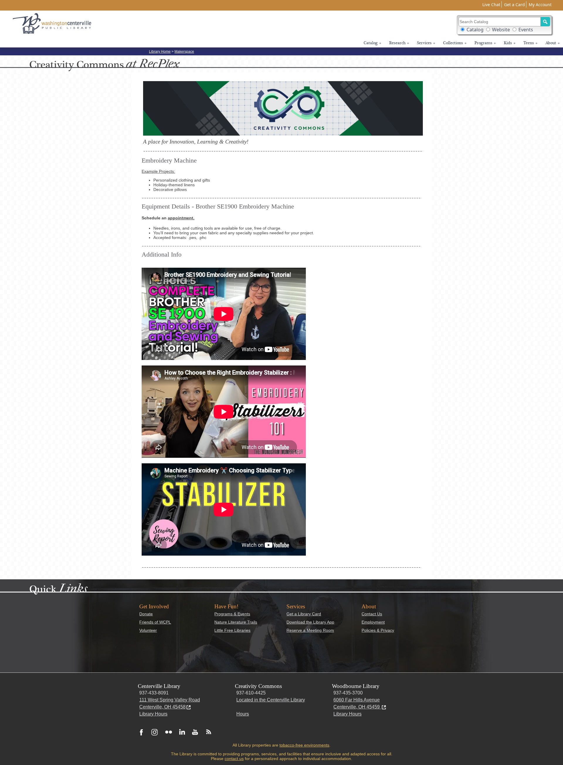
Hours (242, 713)
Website (501, 29)
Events (525, 29)
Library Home (160, 51)
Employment (373, 622)
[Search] (545, 21)
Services (426, 43)
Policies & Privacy (378, 630)
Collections (455, 43)
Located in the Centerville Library (270, 699)
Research (399, 43)
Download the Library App (310, 622)
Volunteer (148, 630)
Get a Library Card (303, 614)
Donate (146, 614)
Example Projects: (158, 171)
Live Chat (491, 4)
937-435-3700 (348, 692)
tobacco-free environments (304, 745)
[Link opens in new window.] (141, 732)
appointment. (181, 218)
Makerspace (184, 51)
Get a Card (514, 4)
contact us (234, 758)
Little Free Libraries (232, 630)
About (552, 43)
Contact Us (372, 614)
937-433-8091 (154, 692)
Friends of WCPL (155, 622)
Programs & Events (232, 614)
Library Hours (153, 713)
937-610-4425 (251, 692)
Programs (485, 43)
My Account (540, 4)
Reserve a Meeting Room (310, 630)
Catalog (475, 29)
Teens (530, 43)
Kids (509, 43)
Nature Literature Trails (235, 622)
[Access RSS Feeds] (207, 732)
